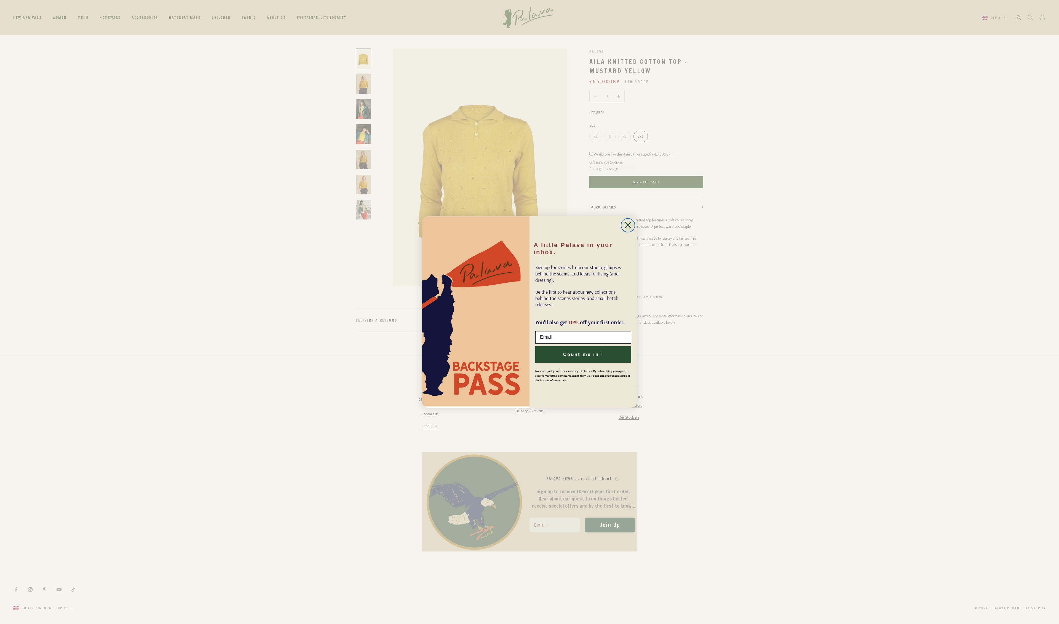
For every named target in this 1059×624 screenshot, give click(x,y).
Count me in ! (583, 354)
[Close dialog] (628, 225)
